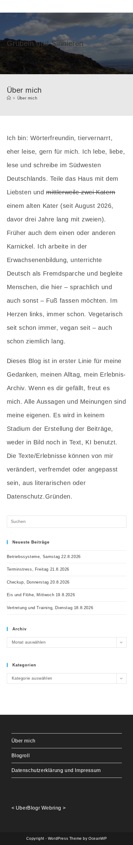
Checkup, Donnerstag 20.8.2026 (38, 582)
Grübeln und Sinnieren (45, 43)
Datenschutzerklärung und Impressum (56, 770)
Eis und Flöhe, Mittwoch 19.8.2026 (41, 594)
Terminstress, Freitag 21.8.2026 (38, 569)
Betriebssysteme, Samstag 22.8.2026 (44, 556)
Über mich (27, 98)
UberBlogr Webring (38, 808)
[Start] (9, 98)
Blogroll (20, 755)
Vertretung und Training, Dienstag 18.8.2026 (50, 607)
